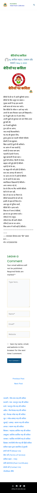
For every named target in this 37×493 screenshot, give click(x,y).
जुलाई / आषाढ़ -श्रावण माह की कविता (16, 422)
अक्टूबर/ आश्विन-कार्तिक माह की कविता (16, 434)
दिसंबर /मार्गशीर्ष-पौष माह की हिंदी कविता (17, 443)
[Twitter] (20, 486)
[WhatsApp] (13, 486)
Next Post (18, 383)
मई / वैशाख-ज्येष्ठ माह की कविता (14, 414)
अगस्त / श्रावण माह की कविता (13, 426)
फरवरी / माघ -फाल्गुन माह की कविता (15, 402)
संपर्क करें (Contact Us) (12, 467)
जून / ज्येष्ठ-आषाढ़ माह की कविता (14, 418)
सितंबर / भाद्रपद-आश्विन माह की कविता (16, 430)
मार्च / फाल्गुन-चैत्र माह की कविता (14, 406)
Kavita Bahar (13, 3)
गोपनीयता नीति (8, 471)
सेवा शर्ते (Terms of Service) (14, 455)
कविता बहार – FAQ (10, 459)
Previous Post (18, 378)
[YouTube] (24, 486)
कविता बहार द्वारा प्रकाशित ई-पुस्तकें (15, 447)
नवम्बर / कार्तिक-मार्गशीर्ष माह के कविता (16, 438)
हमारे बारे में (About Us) (12, 451)
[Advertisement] (18, 29)
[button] (34, 5)
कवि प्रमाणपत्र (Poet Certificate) (15, 463)
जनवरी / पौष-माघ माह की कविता (14, 398)
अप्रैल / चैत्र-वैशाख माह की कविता (14, 410)
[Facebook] (17, 486)
